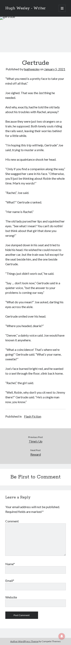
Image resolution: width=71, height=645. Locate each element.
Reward (35, 454)
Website (11, 597)
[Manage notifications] (62, 636)
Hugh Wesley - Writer (25, 8)
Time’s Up (35, 441)
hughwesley (32, 69)
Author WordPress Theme (24, 641)
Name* (10, 564)
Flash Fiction (32, 416)
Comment (12, 521)
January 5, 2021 (54, 69)
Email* (9, 580)
